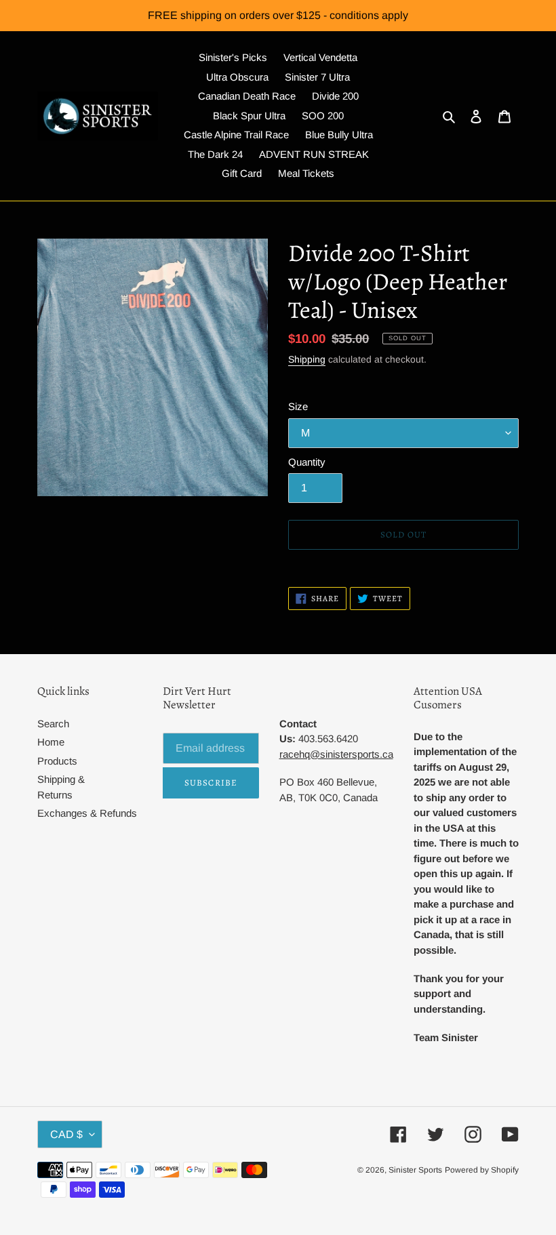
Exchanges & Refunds (87, 813)
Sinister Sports (415, 1170)
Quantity (306, 462)
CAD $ (66, 1134)
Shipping (306, 359)
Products (57, 761)
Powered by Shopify (482, 1170)
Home (50, 742)
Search (53, 723)
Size (298, 406)
